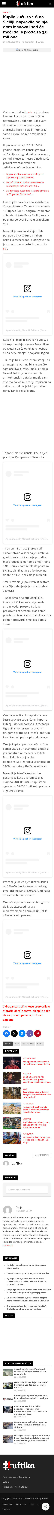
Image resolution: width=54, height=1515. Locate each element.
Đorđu (29, 112)
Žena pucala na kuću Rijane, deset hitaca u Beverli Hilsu (36, 1063)
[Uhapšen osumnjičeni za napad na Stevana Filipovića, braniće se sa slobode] (8, 1425)
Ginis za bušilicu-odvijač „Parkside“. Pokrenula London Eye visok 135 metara (31, 1385)
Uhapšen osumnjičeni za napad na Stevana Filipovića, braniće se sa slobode (30, 1424)
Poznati (27, 1058)
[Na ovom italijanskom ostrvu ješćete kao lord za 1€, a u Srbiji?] (12, 1137)
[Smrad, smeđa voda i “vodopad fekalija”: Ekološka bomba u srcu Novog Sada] (8, 1372)
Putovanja (28, 1103)
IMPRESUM (21, 1504)
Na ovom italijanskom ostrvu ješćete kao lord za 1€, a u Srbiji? (37, 1140)
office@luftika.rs (21, 1486)
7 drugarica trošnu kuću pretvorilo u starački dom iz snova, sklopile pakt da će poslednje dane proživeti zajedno (26, 1013)
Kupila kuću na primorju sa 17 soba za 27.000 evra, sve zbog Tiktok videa (36, 1125)
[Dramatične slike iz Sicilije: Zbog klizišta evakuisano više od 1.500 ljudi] (12, 1092)
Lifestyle (27, 1119)
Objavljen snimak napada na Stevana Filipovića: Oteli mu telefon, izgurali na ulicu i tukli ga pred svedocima (32, 1438)
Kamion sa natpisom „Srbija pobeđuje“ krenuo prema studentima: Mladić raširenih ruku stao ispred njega (30, 1410)
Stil (5, 248)
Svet (34, 1058)
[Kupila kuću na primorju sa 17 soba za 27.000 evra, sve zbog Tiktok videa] (12, 1122)
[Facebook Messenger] (22, 1033)
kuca (17, 1043)
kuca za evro (28, 1043)
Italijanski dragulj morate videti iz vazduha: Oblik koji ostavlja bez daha (36, 1109)
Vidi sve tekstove (42, 1155)
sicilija (39, 1043)
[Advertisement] (27, 82)
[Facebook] (6, 1033)
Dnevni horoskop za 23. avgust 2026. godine (28, 1273)
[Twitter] (14, 1033)
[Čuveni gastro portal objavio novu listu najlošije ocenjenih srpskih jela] (8, 1399)
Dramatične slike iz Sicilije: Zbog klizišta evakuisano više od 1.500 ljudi (37, 1094)
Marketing (8, 1504)
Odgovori (8, 1245)
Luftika (41, 42)
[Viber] (29, 1033)
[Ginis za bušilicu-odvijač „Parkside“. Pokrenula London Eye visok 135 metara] (8, 1386)
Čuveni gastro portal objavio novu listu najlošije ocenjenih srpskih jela (31, 1397)
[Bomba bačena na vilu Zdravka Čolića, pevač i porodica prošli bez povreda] (12, 1077)
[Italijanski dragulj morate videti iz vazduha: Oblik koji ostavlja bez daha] (12, 1107)
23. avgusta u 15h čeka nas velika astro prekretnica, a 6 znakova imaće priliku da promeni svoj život (26, 1281)
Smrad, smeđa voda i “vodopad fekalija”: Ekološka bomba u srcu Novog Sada (30, 1371)
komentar (29, 42)
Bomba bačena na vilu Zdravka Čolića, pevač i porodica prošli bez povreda (37, 1079)
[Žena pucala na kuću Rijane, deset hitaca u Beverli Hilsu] (12, 1062)
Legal (31, 1504)
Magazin (7, 12)
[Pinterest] (37, 1033)
